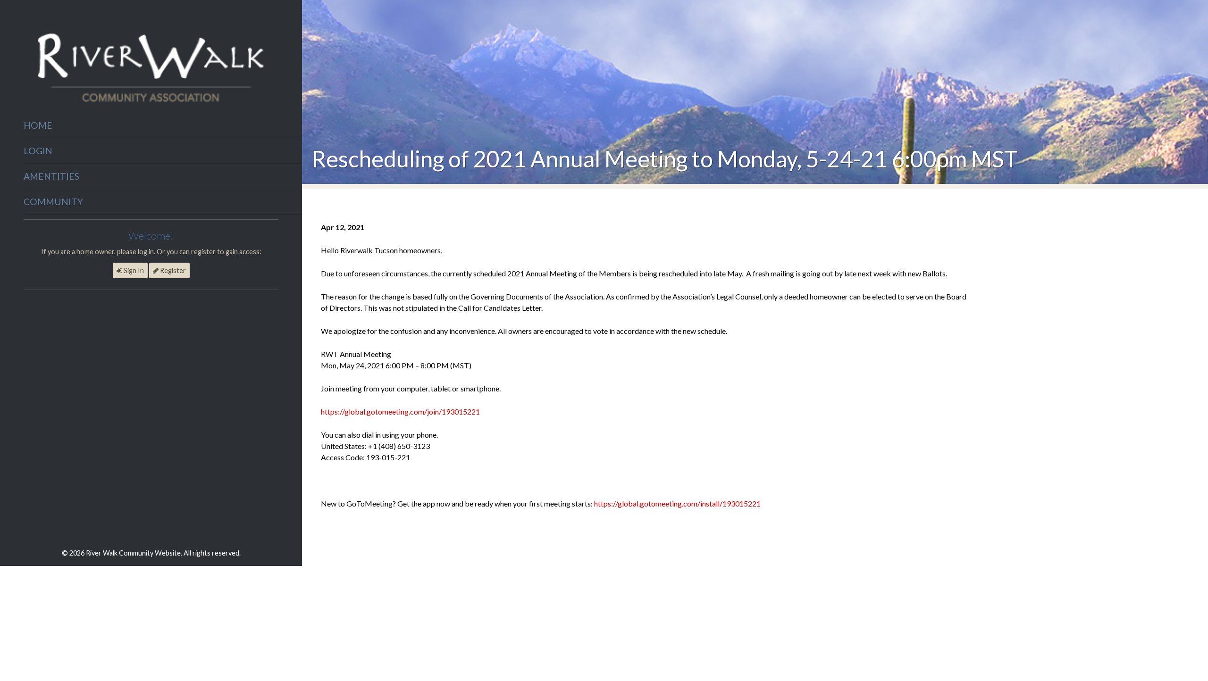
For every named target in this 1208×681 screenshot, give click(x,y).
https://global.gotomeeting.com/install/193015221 (677, 503)
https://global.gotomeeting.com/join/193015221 (400, 411)
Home (38, 125)
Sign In (133, 270)
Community (53, 201)
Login (38, 150)
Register (172, 270)
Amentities (51, 176)
